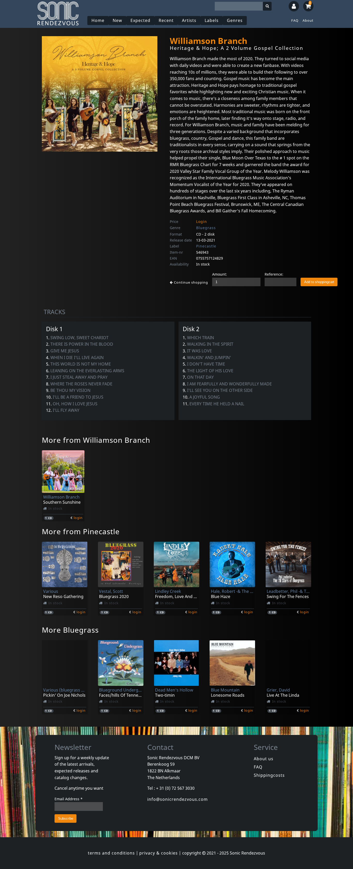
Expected (140, 20)
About (308, 20)
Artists (189, 20)
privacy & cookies (158, 853)
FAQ (294, 20)
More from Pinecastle (81, 531)
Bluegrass (206, 227)
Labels (212, 20)
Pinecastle (206, 246)
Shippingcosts (269, 775)
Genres (235, 20)
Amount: (219, 274)
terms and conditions (111, 853)
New (117, 20)
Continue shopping (190, 282)
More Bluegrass (70, 630)
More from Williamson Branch (96, 440)
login (78, 517)
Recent (166, 20)
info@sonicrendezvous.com (177, 799)
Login (201, 221)
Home (97, 20)
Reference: (274, 274)
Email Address (69, 798)
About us (263, 759)
